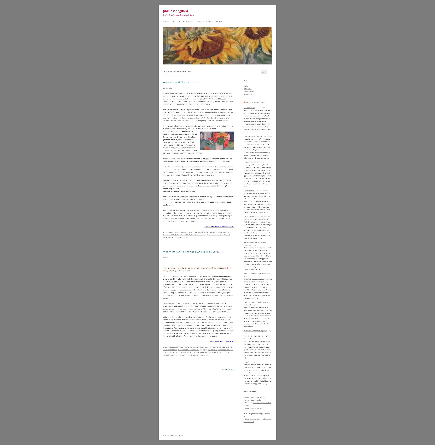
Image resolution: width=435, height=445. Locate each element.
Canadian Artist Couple (251, 216)
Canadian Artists (210, 347)
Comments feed (249, 91)
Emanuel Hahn (197, 352)
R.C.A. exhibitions (181, 355)
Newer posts (228, 369)
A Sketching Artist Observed (253, 136)
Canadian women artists (215, 235)
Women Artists (173, 238)
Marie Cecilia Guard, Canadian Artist (211, 22)
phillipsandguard (175, 11)
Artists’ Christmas (249, 191)
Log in (246, 86)
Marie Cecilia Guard (205, 232)
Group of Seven (185, 232)
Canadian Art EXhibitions (196, 347)
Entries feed (247, 89)
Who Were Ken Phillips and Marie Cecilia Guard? (191, 251)
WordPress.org (249, 94)
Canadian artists (168, 352)
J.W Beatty (228, 352)
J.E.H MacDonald (218, 352)
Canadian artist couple (198, 235)
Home (165, 22)
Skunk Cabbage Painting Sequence (255, 331)
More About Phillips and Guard (181, 82)
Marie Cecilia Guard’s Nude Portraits (256, 274)
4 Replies (166, 257)
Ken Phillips (195, 232)
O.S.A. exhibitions (169, 355)
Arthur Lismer (225, 232)
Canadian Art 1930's (169, 235)
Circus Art (247, 362)
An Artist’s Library (249, 108)
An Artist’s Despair (250, 162)
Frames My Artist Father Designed (255, 242)
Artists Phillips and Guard (254, 102)
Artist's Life (183, 347)
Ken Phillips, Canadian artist (182, 22)
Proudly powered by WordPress (173, 435)
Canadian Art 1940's (183, 235)
